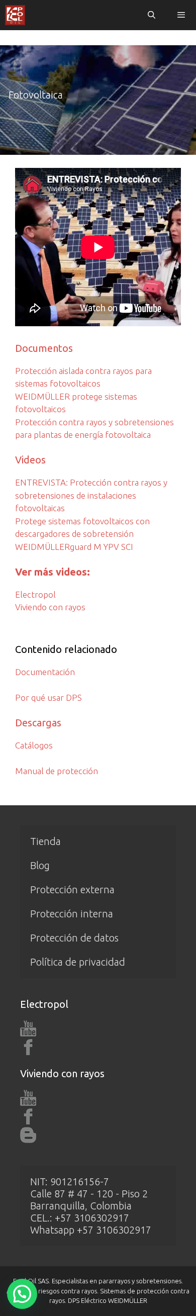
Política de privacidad (77, 962)
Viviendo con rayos (50, 607)
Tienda (45, 841)
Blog (40, 865)
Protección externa (72, 889)
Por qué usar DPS (48, 697)
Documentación (45, 672)
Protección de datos (74, 938)
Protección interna (71, 913)
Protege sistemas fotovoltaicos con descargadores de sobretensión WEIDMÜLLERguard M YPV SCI (82, 533)
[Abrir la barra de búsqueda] (151, 15)
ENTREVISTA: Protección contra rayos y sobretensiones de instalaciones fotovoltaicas (91, 495)
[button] (22, 1294)
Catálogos (34, 745)
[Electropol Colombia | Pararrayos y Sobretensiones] (15, 15)
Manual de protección (56, 771)
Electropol (35, 594)
